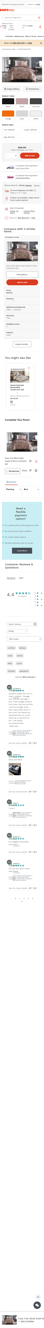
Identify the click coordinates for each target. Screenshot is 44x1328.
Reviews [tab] (11, 578)
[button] (30, 43)
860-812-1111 (23, 218)
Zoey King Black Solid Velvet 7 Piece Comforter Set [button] (23, 782)
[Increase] (16, 155)
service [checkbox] (20, 656)
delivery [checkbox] (22, 648)
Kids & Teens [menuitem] (30, 36)
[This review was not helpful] (34, 743)
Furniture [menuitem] (9, 36)
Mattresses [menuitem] (19, 36)
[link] (26, 1321)
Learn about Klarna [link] (23, 178)
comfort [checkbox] (11, 648)
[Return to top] (38, 1297)
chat (33, 218)
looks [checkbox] (10, 656)
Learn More (22, 551)
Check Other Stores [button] (29, 212)
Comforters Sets (9, 49)
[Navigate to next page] (21, 901)
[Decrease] (7, 155)
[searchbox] (20, 624)
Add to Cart (22, 282)
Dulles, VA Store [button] (14, 212)
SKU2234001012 (24, 49)
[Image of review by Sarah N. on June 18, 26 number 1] (15, 769)
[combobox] (17, 631)
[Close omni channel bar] (41, 43)
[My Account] (40, 27)
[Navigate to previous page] (11, 898)
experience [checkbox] (24, 671)
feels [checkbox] (10, 663)
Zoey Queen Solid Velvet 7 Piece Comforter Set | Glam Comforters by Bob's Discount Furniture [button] (22, 733)
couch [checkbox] (19, 663)
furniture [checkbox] (11, 671)
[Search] (39, 18)
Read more (13, 726)
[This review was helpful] (30, 743)
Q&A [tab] (21, 578)
